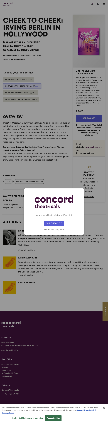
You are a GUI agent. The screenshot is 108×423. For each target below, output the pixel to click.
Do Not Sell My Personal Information (27, 418)
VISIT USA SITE (54, 223)
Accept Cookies (53, 418)
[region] (54, 413)
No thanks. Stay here (54, 230)
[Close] (104, 408)
